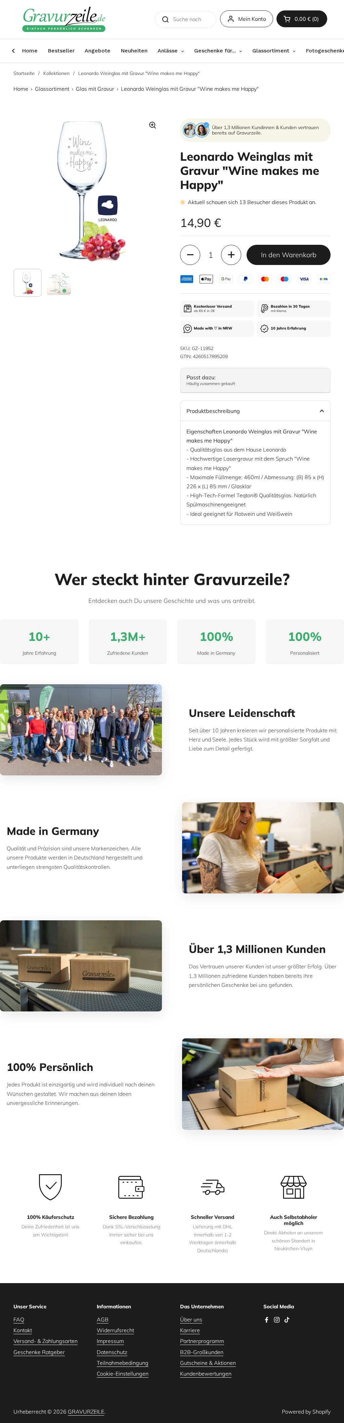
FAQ (18, 1319)
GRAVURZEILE (86, 1411)
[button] (301, 18)
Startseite (24, 73)
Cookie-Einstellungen (122, 1373)
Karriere (190, 1330)
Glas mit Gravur (95, 88)
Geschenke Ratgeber (39, 1352)
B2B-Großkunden (201, 1352)
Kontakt (22, 1330)
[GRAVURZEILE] (63, 19)
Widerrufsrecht (115, 1330)
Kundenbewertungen (205, 1373)
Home (20, 88)
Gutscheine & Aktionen (208, 1362)
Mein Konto (252, 18)
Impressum (110, 1341)
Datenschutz (112, 1352)
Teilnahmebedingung (122, 1362)
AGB (103, 1319)
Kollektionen (56, 73)
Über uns (191, 1319)
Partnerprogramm (202, 1341)
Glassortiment (52, 88)
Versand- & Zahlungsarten (45, 1341)
